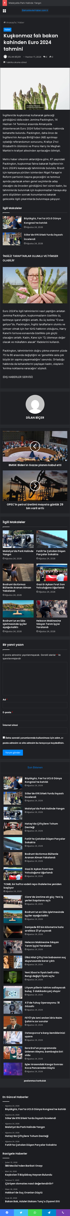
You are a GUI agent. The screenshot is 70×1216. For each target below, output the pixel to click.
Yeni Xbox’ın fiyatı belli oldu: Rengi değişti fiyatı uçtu (42, 974)
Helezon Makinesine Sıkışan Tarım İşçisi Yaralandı (48, 624)
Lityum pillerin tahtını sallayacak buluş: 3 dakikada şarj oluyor (45, 989)
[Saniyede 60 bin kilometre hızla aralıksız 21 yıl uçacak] (13, 931)
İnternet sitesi (10, 725)
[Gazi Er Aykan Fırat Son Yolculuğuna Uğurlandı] (51, 572)
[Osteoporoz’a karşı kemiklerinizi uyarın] (13, 1037)
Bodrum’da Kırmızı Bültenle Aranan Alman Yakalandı (17, 588)
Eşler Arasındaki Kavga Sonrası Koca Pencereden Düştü (44, 1066)
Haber (21, 22)
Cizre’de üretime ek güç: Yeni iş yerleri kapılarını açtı (44, 898)
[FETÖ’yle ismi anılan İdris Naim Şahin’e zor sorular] (13, 1022)
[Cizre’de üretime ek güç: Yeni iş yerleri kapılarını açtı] (13, 901)
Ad (5, 699)
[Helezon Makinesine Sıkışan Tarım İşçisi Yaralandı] (51, 609)
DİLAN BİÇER (14, 57)
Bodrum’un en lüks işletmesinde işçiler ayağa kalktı (15, 624)
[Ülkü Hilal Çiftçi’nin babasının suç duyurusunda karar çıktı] (13, 962)
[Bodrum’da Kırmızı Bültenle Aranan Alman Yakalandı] (18, 572)
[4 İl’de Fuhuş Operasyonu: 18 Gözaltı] (13, 1007)
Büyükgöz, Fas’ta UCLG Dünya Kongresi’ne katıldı (43, 780)
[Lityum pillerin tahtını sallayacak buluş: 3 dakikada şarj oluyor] (13, 992)
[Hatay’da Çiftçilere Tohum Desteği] (13, 828)
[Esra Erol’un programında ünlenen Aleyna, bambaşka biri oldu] (13, 1052)
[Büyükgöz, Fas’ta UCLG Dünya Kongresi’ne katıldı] (12, 222)
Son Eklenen (35, 767)
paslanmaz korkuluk (35, 1080)
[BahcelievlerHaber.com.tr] (35, 10)
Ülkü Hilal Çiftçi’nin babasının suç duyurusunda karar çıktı (45, 959)
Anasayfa (11, 22)
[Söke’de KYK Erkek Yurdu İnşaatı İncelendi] (12, 239)
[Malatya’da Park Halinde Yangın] (18, 539)
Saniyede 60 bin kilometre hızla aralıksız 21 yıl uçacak (44, 928)
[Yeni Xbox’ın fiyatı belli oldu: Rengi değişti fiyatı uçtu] (13, 977)
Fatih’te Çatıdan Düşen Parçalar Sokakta (50, 552)
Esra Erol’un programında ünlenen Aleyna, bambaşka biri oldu (44, 1051)
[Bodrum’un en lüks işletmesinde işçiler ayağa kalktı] (18, 609)
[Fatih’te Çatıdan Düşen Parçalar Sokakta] (51, 539)
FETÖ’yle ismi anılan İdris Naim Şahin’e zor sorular (43, 1019)
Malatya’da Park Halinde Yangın (25, 3)
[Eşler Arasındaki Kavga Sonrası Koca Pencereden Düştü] (13, 1069)
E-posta (8, 712)
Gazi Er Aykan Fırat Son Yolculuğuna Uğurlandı (50, 586)
